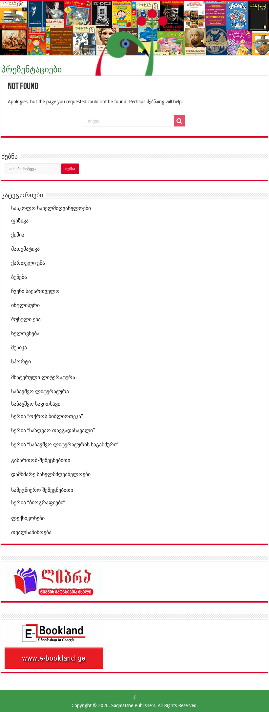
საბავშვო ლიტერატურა (40, 391)
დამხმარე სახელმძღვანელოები (51, 474)
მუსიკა (19, 347)
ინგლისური (25, 305)
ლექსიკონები (28, 518)
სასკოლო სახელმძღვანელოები (51, 208)
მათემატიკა (25, 249)
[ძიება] (179, 120)
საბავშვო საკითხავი (35, 404)
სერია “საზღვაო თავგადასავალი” (53, 430)
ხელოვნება (25, 333)
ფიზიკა (20, 221)
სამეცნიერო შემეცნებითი (42, 490)
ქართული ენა (28, 263)
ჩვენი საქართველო (35, 291)
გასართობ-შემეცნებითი (40, 460)
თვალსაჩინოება (31, 532)
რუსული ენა (26, 319)
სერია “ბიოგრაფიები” (38, 502)
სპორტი (21, 361)
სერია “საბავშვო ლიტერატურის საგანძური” (64, 444)
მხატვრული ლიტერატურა (43, 377)
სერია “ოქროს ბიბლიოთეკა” (47, 416)
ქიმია (17, 235)
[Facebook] (134, 698)
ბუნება (19, 277)
